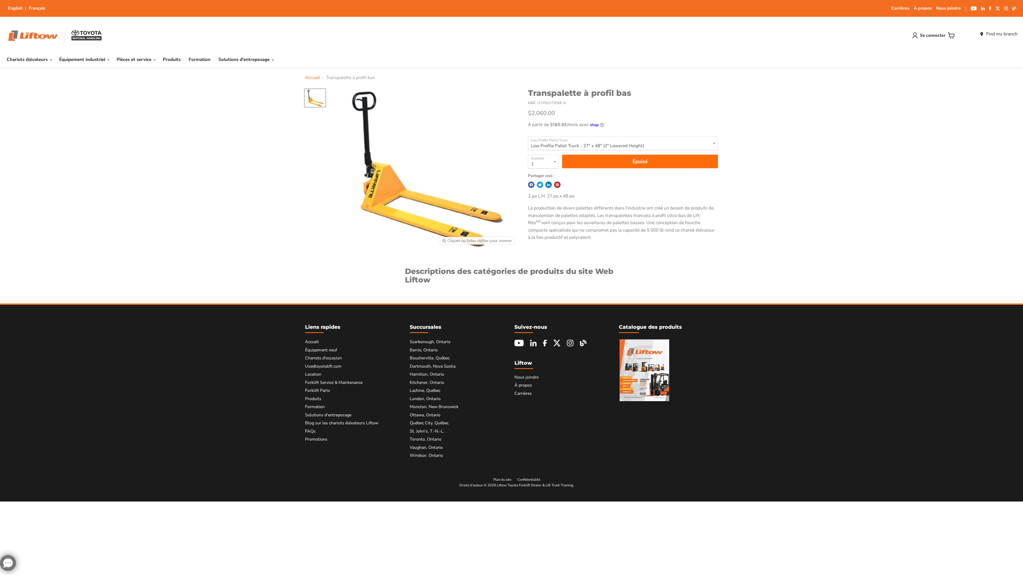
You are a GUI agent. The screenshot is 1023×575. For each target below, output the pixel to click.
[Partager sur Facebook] (531, 185)
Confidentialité (528, 479)
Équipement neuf (321, 350)
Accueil (312, 77)
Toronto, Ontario (425, 439)
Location (313, 374)
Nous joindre (948, 8)
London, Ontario (425, 399)
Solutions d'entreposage (244, 59)
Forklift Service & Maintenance (334, 382)
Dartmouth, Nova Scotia (433, 366)
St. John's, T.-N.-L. (427, 431)
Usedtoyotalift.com (323, 366)
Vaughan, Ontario (426, 447)
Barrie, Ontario (424, 350)
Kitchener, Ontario (427, 382)
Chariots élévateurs (28, 59)
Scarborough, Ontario (430, 342)
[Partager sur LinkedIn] (548, 185)
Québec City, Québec (429, 423)
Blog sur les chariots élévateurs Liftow (341, 423)
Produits (172, 59)
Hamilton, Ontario (427, 374)
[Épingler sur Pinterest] (557, 185)
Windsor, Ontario (426, 455)
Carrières (900, 8)
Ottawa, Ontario (425, 415)
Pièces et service (135, 59)
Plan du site (502, 479)
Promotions (316, 439)
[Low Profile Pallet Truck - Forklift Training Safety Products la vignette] (315, 98)
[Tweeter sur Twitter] (540, 185)
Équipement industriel (83, 59)
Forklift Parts (317, 390)
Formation (199, 59)
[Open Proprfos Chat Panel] (8, 563)
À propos (923, 8)
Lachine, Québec (425, 390)
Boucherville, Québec (430, 358)
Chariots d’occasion (323, 358)
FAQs (310, 431)
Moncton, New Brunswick (434, 407)
